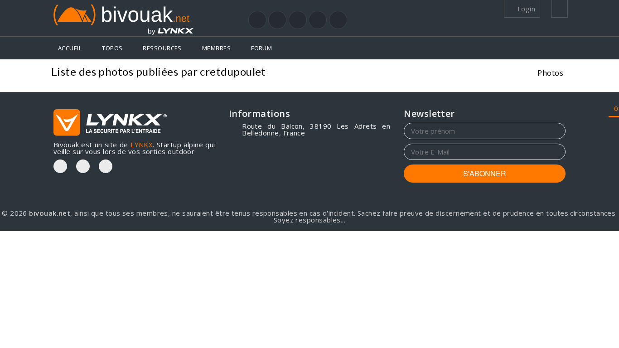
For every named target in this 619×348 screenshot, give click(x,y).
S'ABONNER (484, 173)
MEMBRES (216, 48)
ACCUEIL (70, 48)
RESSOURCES (162, 48)
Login (525, 8)
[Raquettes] (277, 20)
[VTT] (318, 20)
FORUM (261, 48)
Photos (550, 73)
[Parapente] (338, 20)
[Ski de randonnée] (298, 20)
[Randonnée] (257, 20)
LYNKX (142, 144)
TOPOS (112, 48)
